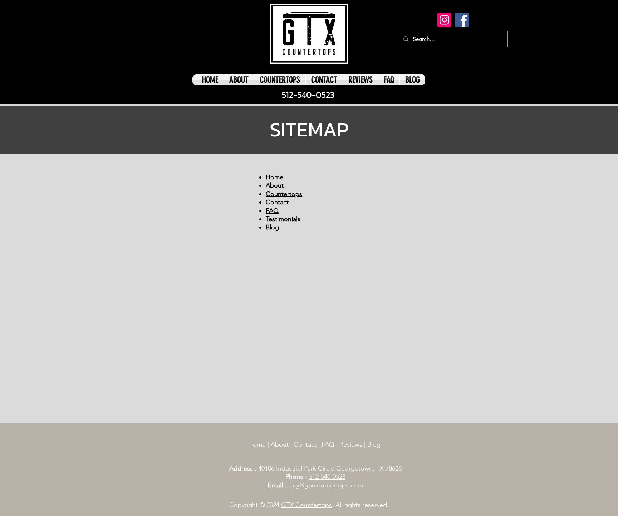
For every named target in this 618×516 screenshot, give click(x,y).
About (280, 444)
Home (257, 444)
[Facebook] (462, 20)
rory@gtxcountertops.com (325, 485)
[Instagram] (444, 20)
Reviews (350, 444)
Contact (305, 444)
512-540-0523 (327, 477)
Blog (374, 444)
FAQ (328, 444)
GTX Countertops (306, 505)
